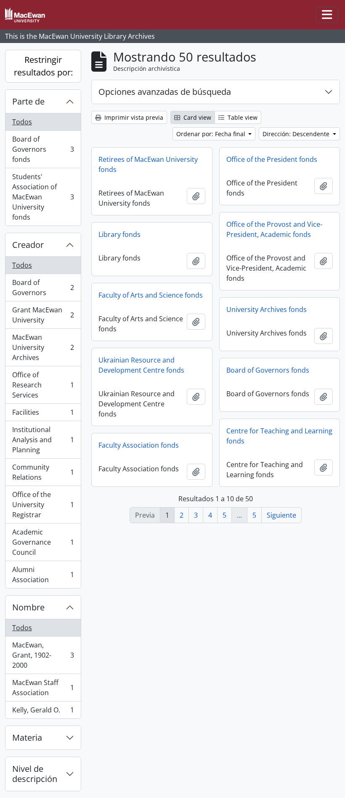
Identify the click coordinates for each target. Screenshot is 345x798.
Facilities (43, 414)
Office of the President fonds (271, 159)
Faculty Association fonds (138, 445)
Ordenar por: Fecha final (211, 134)
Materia (27, 737)
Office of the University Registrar (43, 504)
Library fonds (119, 234)
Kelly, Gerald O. (43, 711)
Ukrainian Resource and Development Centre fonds (141, 365)
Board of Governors (43, 287)
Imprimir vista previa (133, 117)
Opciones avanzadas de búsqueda (164, 91)
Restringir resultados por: (43, 66)
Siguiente (281, 515)
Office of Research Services (43, 385)
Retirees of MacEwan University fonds (148, 164)
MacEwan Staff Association (43, 687)
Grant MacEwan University (43, 315)
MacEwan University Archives (43, 347)
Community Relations (43, 472)
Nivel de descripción (34, 774)
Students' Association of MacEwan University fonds (43, 197)
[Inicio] (28, 15)
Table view (241, 117)
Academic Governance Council (43, 542)
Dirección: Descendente (297, 134)
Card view (196, 117)
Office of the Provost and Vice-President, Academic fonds (274, 229)
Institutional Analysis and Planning (43, 439)
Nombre (28, 607)
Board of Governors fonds (43, 149)
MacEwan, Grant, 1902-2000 (43, 655)
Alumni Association (43, 574)
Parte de (28, 101)
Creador (28, 244)
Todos (22, 121)
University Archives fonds (266, 309)
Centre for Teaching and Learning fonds (279, 436)
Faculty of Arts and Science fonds (150, 295)
